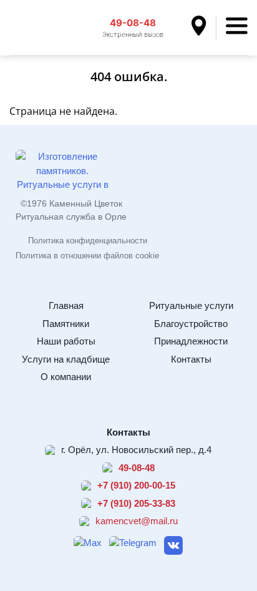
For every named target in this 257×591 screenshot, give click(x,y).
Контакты (191, 359)
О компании (66, 376)
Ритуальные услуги (191, 305)
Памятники (65, 323)
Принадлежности (191, 341)
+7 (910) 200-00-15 (136, 485)
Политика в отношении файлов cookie (87, 255)
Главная (66, 305)
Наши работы (66, 341)
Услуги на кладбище (66, 359)
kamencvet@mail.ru (136, 520)
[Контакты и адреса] (204, 28)
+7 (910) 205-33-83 (136, 503)
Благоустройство (191, 323)
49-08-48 (133, 23)
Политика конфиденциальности (87, 240)
